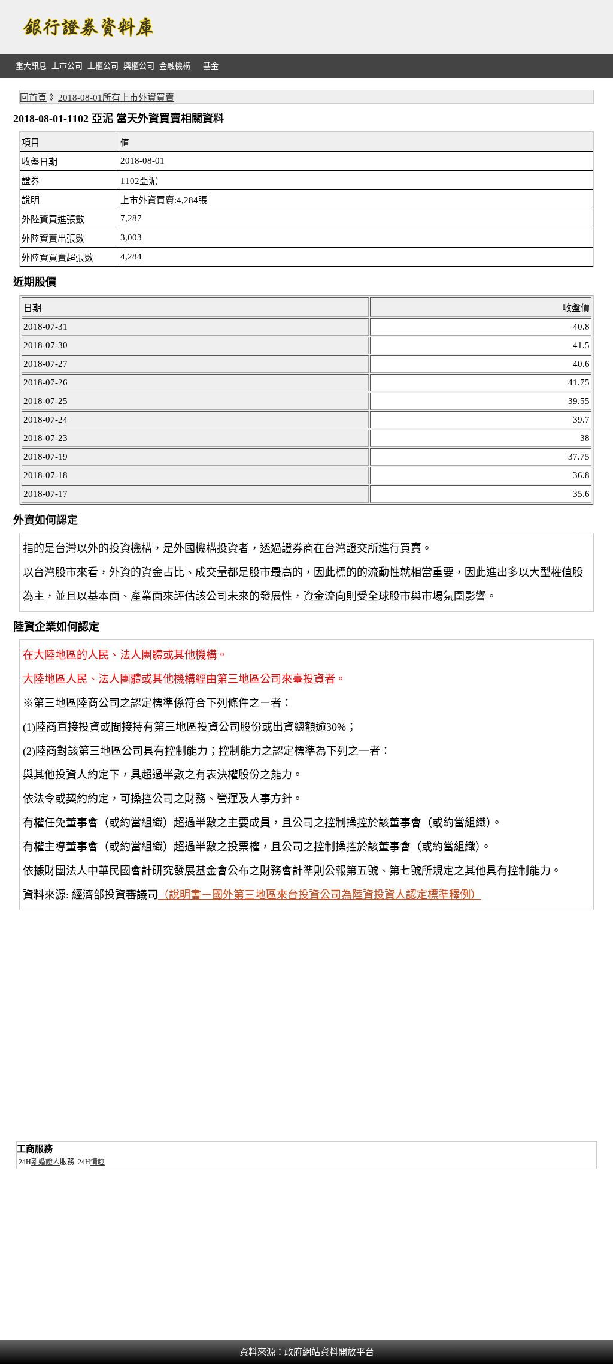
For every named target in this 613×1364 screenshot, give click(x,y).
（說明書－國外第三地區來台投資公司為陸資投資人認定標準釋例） (319, 895)
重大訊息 (31, 65)
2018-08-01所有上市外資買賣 (116, 97)
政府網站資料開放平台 (329, 1352)
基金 (211, 65)
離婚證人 (45, 1162)
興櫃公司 (138, 65)
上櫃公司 (103, 65)
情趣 (97, 1162)
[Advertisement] (382, 27)
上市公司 (67, 65)
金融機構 (174, 65)
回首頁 (33, 97)
